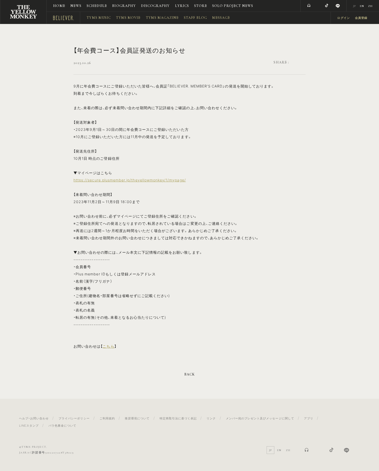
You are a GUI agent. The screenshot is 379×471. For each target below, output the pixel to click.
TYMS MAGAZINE (162, 17)
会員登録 (361, 18)
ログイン (343, 18)
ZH (370, 6)
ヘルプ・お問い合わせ (34, 418)
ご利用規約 (107, 418)
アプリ (308, 418)
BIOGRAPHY (124, 6)
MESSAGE (221, 17)
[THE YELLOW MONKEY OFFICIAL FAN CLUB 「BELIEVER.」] (23, 12)
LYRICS (182, 6)
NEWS (75, 6)
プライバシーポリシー (74, 418)
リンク (211, 418)
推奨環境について (137, 418)
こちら (108, 346)
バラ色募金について (62, 425)
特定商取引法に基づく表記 (178, 418)
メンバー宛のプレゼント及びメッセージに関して (260, 418)
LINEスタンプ (29, 425)
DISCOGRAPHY (155, 6)
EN (362, 6)
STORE (200, 6)
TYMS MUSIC (99, 17)
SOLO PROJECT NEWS (232, 6)
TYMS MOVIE (128, 17)
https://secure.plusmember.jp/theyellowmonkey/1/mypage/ (129, 179)
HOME (59, 6)
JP (354, 6)
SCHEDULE (97, 6)
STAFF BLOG (195, 17)
